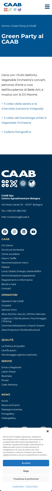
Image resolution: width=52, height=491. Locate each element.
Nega (26, 471)
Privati (5, 380)
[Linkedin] (24, 231)
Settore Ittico (9, 309)
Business (6, 376)
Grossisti (6, 305)
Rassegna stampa (11, 409)
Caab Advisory (9, 384)
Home (5, 25)
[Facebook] (4, 231)
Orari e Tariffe (8, 258)
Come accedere (10, 254)
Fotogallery (7, 413)
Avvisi (4, 400)
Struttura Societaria (12, 249)
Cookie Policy (18, 486)
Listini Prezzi (8, 371)
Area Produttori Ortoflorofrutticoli (20, 330)
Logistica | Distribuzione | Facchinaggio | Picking (24, 320)
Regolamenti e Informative (17, 280)
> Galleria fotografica (16, 132)
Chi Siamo (7, 245)
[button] (47, 431)
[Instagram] (14, 231)
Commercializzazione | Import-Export (22, 325)
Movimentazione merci (14, 262)
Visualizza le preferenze (26, 478)
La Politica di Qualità (13, 346)
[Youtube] (33, 231)
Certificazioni (8, 350)
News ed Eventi (10, 405)
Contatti (6, 288)
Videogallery (8, 418)
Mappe (5, 267)
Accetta (26, 463)
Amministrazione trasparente (18, 275)
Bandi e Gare (8, 284)
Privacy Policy (32, 486)
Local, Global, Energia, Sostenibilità (21, 271)
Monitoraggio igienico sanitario (19, 354)
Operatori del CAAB (12, 301)
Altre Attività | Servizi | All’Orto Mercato (23, 314)
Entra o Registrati (11, 367)
